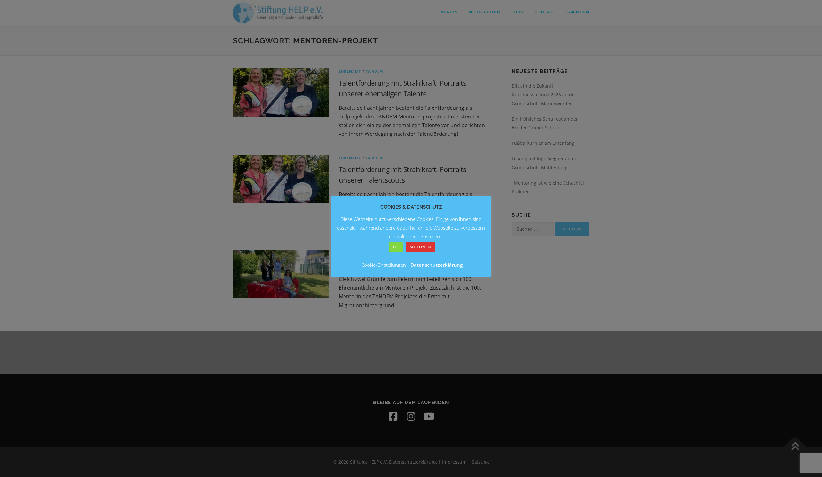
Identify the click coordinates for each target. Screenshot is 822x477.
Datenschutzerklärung (436, 265)
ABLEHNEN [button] (420, 247)
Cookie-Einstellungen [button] (383, 265)
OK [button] (396, 247)
